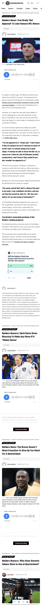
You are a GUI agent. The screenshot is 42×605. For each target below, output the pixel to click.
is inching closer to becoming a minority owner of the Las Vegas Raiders (20, 102)
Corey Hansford (11, 34)
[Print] (27, 602)
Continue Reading (21, 429)
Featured (6, 16)
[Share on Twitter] (19, 602)
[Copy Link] (23, 602)
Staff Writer (10, 574)
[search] (28, 3)
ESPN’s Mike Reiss (10, 138)
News (13, 16)
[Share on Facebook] (14, 602)
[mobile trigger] (4, 3)
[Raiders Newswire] (14, 3)
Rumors (13, 329)
